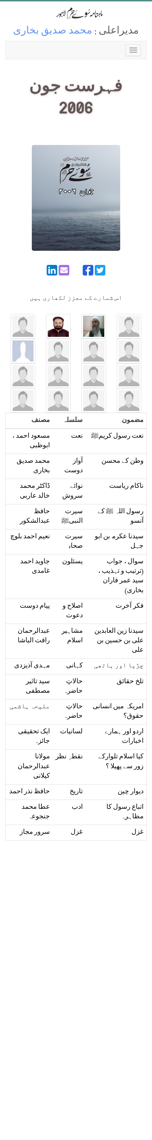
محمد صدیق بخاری (52, 31)
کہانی (74, 666)
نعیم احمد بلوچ (30, 537)
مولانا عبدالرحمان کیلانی (34, 767)
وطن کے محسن (122, 461)
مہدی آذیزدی (32, 666)
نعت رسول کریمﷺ (117, 436)
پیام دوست (35, 606)
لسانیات (71, 732)
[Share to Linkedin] (52, 270)
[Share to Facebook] (88, 270)
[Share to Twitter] (100, 270)
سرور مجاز (35, 832)
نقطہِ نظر (69, 757)
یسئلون (72, 562)
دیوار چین (131, 792)
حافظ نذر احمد (29, 792)
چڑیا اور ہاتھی (119, 666)
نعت (77, 436)
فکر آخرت (130, 606)
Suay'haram (76, 13)
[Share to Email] (64, 270)
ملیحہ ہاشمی (30, 707)
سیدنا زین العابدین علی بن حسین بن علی (119, 641)
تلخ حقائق (130, 682)
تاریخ (76, 792)
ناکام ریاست (126, 486)
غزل (137, 832)
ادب (77, 807)
